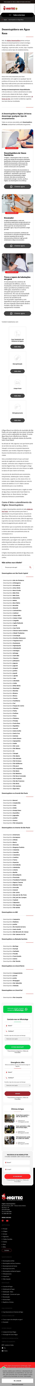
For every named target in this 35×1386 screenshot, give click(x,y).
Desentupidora (13, 580)
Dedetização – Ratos (8, 1291)
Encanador (9, 218)
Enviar (17, 1093)
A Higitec (5, 1231)
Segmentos (6, 1236)
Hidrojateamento (7, 1274)
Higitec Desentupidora (14, 40)
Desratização (6, 1297)
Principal (5, 1229)
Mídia (4, 1247)
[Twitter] (3, 1221)
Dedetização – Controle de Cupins (11, 1294)
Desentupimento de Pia (9, 1268)
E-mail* (9, 1169)
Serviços (5, 1234)
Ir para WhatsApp (17, 1047)
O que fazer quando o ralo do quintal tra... (22, 1115)
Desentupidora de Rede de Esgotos (11, 1271)
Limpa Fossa (6, 1276)
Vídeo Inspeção (6, 1279)
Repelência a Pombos (8, 1302)
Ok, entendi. (17, 1381)
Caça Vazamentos (7, 1308)
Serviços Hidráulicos (8, 1315)
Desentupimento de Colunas (10, 1266)
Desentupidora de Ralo (8, 1261)
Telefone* (11, 1031)
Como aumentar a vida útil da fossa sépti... (23, 1126)
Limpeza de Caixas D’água (9, 1332)
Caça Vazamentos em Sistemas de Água (13, 1312)
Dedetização (5, 1283)
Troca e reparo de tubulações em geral (17, 278)
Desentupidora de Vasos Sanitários (15, 154)
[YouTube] (7, 1221)
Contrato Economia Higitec (10, 1338)
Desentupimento (7, 1257)
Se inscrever (17, 1176)
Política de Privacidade (17, 1384)
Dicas (4, 1244)
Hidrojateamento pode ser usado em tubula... (23, 1137)
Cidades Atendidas (7, 1239)
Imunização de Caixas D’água (10, 1334)
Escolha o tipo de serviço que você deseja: (15, 1035)
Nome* (10, 1025)
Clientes (5, 1242)
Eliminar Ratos (6, 1299)
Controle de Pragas (8, 1286)
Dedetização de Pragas (9, 1289)
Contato (6, 1250)
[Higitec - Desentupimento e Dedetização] (10, 8)
